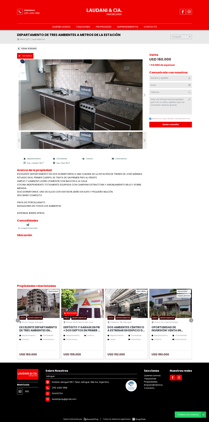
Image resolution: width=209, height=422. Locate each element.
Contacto (150, 26)
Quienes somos (61, 26)
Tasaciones (83, 26)
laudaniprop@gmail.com (64, 399)
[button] (144, 94)
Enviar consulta (171, 124)
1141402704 (57, 393)
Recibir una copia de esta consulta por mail (171, 118)
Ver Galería (27, 56)
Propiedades (103, 26)
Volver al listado (28, 48)
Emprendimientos (127, 26)
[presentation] (18, 320)
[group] (81, 94)
